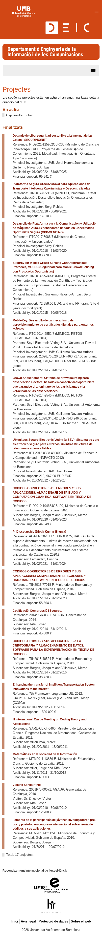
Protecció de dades (53, 921)
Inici (14, 921)
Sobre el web (81, 921)
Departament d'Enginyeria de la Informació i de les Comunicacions (45, 51)
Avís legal (28, 921)
